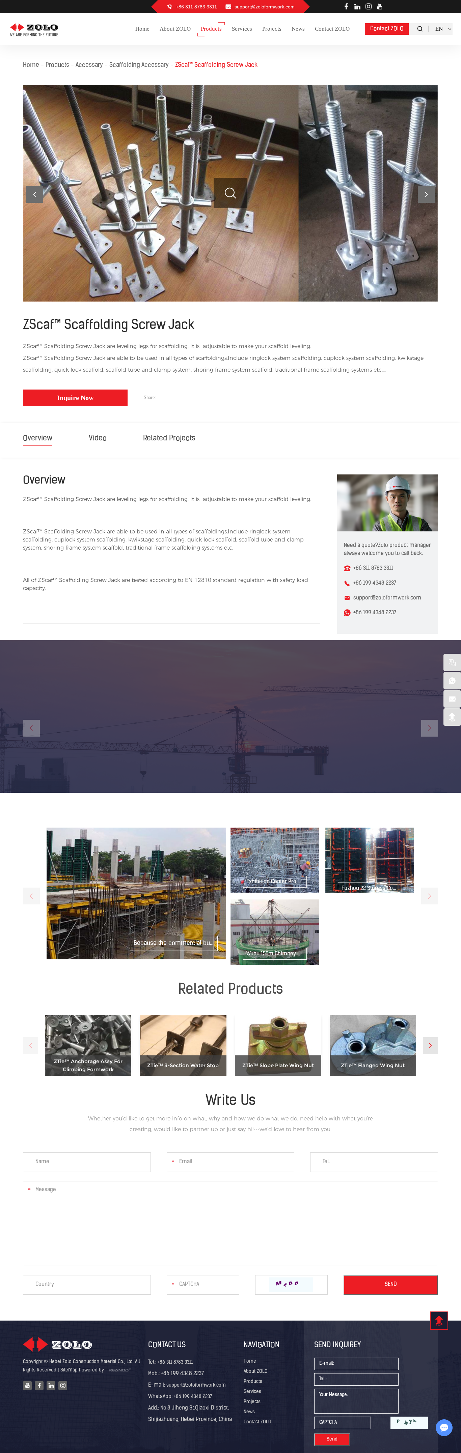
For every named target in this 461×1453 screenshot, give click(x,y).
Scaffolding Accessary (139, 65)
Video (98, 438)
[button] (426, 194)
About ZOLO (256, 1371)
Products (57, 65)
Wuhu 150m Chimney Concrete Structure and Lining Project (276, 954)
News (249, 1412)
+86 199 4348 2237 (374, 613)
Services (252, 1391)
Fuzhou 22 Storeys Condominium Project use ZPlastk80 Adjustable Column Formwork (372, 888)
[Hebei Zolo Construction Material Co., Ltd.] (34, 29)
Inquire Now (75, 397)
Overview (37, 438)
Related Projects (169, 438)
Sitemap (69, 1370)
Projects (252, 1401)
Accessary (89, 65)
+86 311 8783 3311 (175, 1362)
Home (31, 65)
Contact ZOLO (387, 29)
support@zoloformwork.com (265, 6)
